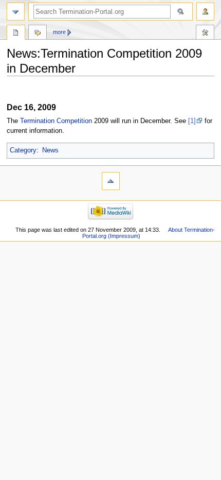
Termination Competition (56, 121)
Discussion (37, 33)
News (50, 150)
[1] (192, 121)
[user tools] (205, 12)
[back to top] (111, 181)
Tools (205, 33)
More (59, 32)
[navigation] (16, 12)
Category (23, 150)
